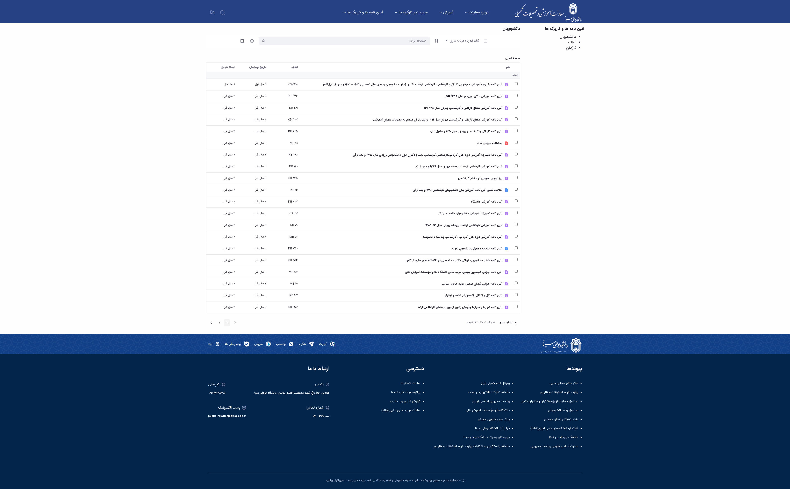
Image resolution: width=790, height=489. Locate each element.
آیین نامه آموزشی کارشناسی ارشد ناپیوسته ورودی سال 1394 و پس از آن (458, 167)
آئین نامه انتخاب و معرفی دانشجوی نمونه (477, 249)
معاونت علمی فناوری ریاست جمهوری (554, 446)
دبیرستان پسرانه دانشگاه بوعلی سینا (487, 437)
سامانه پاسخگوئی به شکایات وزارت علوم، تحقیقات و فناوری (472, 446)
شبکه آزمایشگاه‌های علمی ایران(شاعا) (554, 428)
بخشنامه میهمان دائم (489, 143)
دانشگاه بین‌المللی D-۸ (563, 437)
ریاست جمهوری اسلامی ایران (491, 401)
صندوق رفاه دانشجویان (563, 410)
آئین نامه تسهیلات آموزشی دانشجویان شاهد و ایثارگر (470, 213)
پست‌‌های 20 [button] (507, 323)
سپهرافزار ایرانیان (335, 480)
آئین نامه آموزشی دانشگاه (486, 202)
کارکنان (571, 48)
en (212, 12)
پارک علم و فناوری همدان (494, 419)
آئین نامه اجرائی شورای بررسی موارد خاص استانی (472, 284)
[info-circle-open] (252, 41)
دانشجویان (568, 37)
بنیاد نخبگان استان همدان (561, 419)
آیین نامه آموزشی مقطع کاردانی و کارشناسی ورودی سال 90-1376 (463, 108)
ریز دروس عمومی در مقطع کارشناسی (480, 178)
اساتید (571, 42)
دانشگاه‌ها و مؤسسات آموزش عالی (488, 410)
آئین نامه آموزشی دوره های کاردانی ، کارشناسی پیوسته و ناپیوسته (462, 237)
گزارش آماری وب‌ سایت (405, 401)
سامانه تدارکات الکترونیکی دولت (489, 392)
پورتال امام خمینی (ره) (495, 383)
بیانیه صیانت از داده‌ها (405, 392)
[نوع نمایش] (242, 41)
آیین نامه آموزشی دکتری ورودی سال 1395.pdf (473, 96)
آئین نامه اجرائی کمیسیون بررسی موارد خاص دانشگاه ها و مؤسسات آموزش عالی (453, 272)
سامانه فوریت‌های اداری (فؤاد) (400, 410)
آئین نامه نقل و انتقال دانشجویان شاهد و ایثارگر (473, 295)
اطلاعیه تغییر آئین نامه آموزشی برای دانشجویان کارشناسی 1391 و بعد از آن (457, 190)
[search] (263, 41)
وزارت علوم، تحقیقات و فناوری (559, 392)
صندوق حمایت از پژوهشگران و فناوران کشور (550, 401)
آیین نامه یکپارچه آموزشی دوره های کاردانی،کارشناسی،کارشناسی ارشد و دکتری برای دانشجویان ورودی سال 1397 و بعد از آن (427, 155)
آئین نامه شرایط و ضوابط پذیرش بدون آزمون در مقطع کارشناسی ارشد (459, 307)
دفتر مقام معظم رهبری (564, 383)
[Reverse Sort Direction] (436, 41)
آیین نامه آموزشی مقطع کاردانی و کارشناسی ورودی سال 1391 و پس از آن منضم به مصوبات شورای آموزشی (437, 120)
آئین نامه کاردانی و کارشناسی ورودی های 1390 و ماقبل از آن (466, 131)
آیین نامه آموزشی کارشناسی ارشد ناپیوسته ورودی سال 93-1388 (463, 225)
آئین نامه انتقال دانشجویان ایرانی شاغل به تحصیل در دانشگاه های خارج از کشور (453, 260)
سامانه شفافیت (410, 383)
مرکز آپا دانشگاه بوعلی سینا (492, 428)
